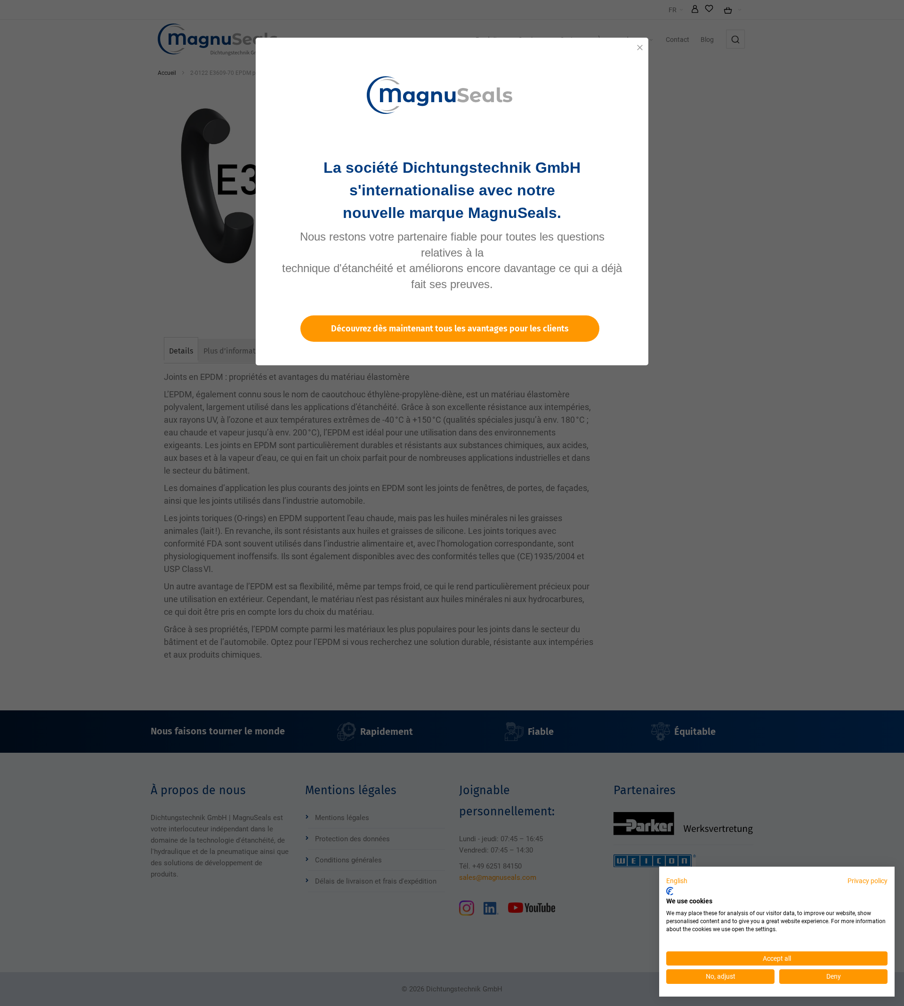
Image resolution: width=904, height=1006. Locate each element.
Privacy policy (868, 881)
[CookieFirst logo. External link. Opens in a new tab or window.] (669, 891)
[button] (676, 881)
